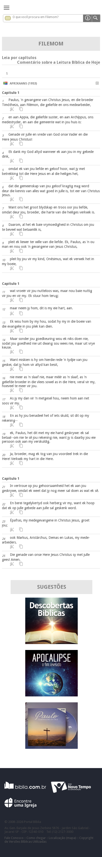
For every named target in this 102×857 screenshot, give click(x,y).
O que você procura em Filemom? (35, 17)
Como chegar (36, 838)
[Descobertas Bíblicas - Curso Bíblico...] (51, 642)
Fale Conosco (14, 838)
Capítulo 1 (11, 93)
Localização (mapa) (62, 838)
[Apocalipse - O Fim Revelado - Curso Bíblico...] (51, 695)
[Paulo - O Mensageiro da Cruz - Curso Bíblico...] (51, 747)
